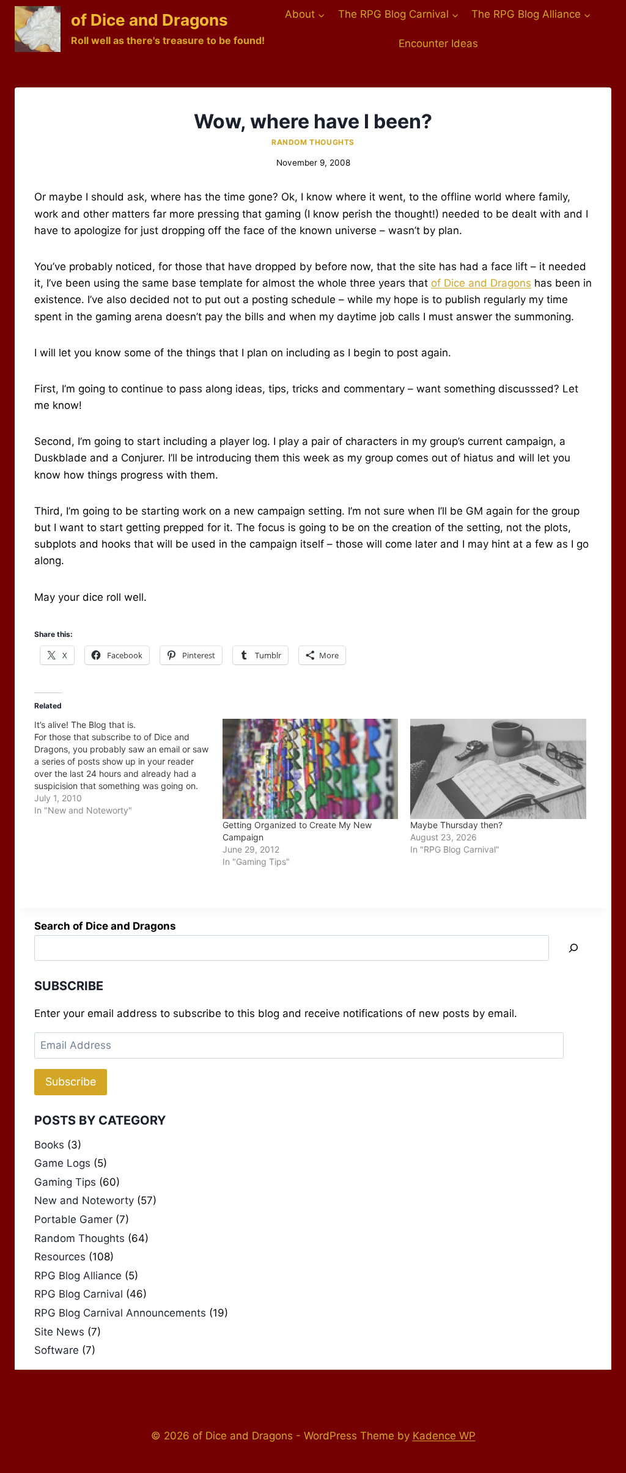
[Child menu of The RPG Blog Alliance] (531, 14)
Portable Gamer (73, 1219)
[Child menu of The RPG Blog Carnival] (398, 14)
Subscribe (70, 1081)
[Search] (573, 948)
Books (49, 1145)
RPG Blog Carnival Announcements (120, 1313)
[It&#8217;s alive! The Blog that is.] (128, 768)
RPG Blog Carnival (78, 1294)
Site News (59, 1332)
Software (56, 1350)
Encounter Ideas (438, 43)
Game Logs (62, 1163)
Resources (60, 1257)
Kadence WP (444, 1436)
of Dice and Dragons (481, 283)
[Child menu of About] (305, 14)
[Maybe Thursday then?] (498, 769)
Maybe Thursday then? (456, 825)
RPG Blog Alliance (78, 1275)
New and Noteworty (84, 1200)
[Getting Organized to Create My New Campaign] (311, 769)
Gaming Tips (65, 1182)
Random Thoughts (313, 142)
